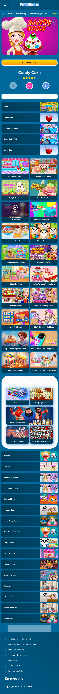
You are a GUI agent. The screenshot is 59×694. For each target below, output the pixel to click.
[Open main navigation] (5, 5)
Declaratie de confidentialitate (22, 644)
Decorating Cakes (38, 13)
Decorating (21, 13)
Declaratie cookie (16, 649)
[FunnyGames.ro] (3, 13)
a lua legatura (14, 665)
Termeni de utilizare (17, 655)
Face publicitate (15, 671)
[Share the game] (13, 85)
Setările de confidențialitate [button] (21, 639)
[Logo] (29, 5)
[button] (54, 5)
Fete (10, 13)
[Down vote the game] (29, 85)
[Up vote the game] (46, 85)
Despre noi (13, 660)
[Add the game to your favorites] (53, 22)
